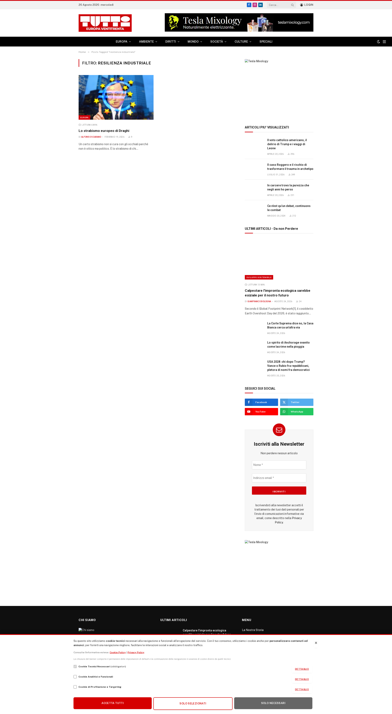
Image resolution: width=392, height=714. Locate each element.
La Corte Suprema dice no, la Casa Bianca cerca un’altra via (290, 325)
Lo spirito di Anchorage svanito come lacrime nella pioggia (288, 344)
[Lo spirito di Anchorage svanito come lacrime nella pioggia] (254, 347)
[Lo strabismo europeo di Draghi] (116, 97)
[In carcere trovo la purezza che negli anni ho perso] (254, 190)
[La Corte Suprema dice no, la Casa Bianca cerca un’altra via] (254, 328)
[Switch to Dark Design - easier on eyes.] (378, 41)
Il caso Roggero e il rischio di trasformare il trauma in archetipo (290, 166)
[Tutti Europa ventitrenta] (105, 23)
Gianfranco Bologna (259, 301)
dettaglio (302, 669)
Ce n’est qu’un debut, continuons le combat (289, 208)
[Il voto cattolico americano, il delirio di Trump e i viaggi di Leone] (254, 145)
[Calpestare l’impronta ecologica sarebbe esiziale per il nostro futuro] (279, 259)
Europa (84, 117)
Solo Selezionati (192, 703)
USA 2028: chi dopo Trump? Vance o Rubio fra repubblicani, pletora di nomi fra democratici (288, 365)
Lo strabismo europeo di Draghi (104, 131)
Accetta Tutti (112, 703)
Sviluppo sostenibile (259, 277)
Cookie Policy (118, 652)
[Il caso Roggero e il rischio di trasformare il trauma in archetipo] (254, 169)
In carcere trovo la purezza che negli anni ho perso (288, 187)
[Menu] (384, 41)
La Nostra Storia (253, 630)
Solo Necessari (273, 703)
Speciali (265, 41)
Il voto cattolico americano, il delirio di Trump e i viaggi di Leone (287, 144)
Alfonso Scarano (91, 137)
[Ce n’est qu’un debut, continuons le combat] (254, 210)
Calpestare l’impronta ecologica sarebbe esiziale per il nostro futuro (277, 292)
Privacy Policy (136, 652)
